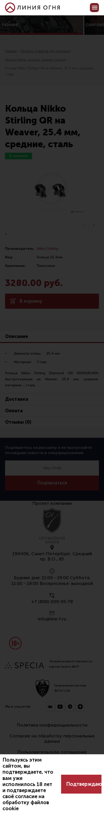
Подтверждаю (83, 784)
